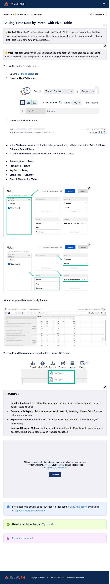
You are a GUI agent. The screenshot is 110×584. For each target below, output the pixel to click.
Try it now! (47, 524)
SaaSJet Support (78, 506)
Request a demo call (22, 538)
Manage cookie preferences (55, 468)
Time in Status (18, 4)
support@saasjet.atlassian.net (30, 510)
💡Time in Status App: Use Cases (28, 14)
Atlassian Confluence (75, 578)
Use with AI (97, 14)
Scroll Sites (60, 578)
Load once (55, 475)
